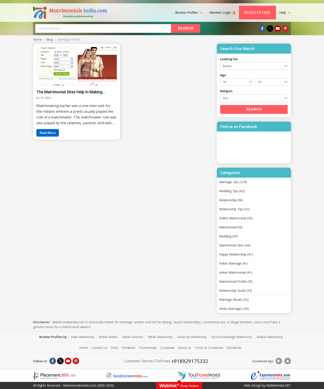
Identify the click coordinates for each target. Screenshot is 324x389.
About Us (184, 348)
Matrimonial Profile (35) (236, 281)
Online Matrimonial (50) (236, 218)
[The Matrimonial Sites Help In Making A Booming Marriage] (76, 66)
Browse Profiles (187, 12)
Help (283, 12)
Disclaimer (234, 348)
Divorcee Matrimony (192, 337)
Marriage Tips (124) (233, 182)
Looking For (229, 59)
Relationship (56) (231, 200)
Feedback (128, 348)
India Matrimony (82, 337)
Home (83, 348)
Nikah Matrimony (160, 337)
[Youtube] (277, 28)
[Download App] (279, 361)
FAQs (114, 348)
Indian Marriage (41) (233, 263)
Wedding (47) (228, 236)
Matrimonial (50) (231, 227)
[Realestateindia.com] (127, 375)
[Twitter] (270, 28)
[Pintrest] (285, 28)
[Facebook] (262, 28)
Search (254, 109)
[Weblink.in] (179, 385)
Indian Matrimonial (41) (235, 272)
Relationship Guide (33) (235, 290)
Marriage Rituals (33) (234, 299)
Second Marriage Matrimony (231, 337)
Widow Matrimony (270, 337)
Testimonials (148, 348)
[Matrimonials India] (70, 12)
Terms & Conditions (209, 348)
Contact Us (99, 348)
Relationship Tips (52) (234, 209)
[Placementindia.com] (54, 375)
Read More (48, 133)
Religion (226, 91)
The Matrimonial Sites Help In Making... (70, 92)
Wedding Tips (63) (232, 191)
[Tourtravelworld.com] (199, 375)
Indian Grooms (132, 337)
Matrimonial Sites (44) (234, 245)
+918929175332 (189, 361)
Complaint (167, 348)
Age (223, 75)
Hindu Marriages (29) (234, 308)
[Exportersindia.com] (270, 375)
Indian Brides (108, 337)
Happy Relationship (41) (236, 254)
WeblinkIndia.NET (278, 385)
